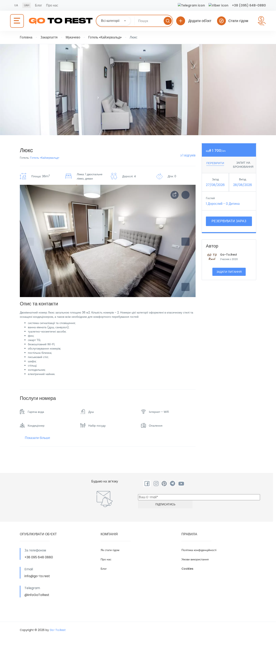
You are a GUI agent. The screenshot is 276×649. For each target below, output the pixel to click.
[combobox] (113, 20)
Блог (38, 5)
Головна (26, 37)
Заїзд (215, 179)
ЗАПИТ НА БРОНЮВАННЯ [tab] (243, 165)
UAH (26, 5)
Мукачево (73, 37)
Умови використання (195, 559)
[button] (185, 287)
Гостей (210, 198)
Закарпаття (49, 37)
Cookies (187, 569)
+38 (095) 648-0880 (249, 5)
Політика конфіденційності (198, 550)
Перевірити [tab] (215, 163)
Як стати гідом (110, 550)
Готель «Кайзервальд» (105, 37)
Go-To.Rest (228, 255)
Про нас (52, 5)
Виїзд (242, 179)
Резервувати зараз (229, 221)
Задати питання (229, 272)
